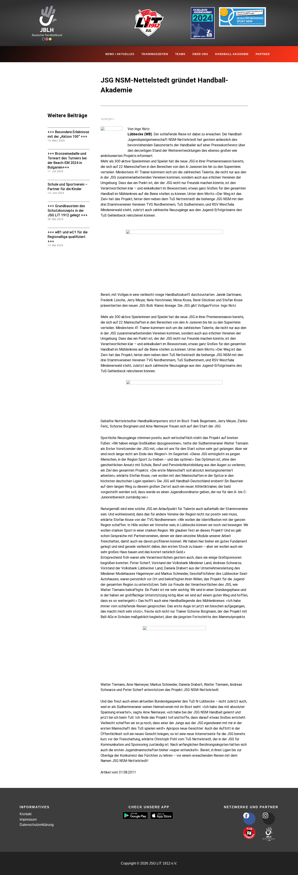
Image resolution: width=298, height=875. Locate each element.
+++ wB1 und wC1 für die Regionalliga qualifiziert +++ (67, 236)
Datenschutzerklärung (37, 825)
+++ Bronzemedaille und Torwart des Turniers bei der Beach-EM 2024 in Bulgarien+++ (67, 160)
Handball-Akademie (232, 54)
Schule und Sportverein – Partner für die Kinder (67, 186)
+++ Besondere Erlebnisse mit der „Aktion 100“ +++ (68, 134)
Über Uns (200, 54)
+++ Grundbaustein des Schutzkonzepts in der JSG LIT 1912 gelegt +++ (67, 210)
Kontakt (25, 814)
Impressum (28, 819)
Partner (263, 54)
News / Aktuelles (119, 54)
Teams (180, 54)
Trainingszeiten (154, 54)
